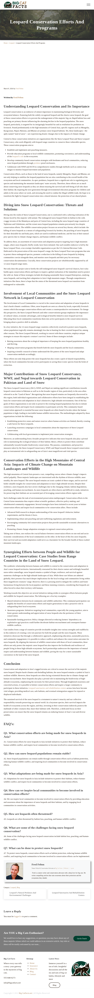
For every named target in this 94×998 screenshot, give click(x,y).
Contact (33, 974)
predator (37, 163)
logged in (18, 916)
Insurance (34, 966)
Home (6, 43)
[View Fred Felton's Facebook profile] (27, 868)
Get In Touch (82, 939)
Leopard (11, 43)
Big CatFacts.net (25, 993)
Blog (18, 887)
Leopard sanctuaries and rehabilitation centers (47, 688)
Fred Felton (18, 97)
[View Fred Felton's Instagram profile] (27, 874)
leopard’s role (18, 156)
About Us (33, 969)
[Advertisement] (47, 66)
